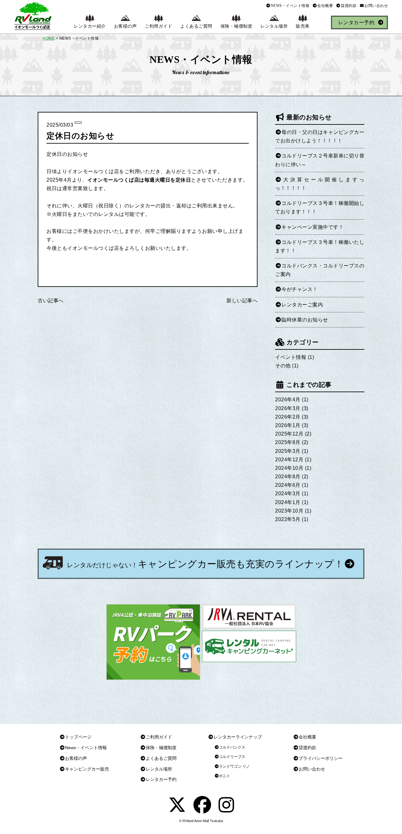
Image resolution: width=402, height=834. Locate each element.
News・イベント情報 (86, 747)
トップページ (78, 736)
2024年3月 (288, 493)
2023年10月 (289, 510)
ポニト (224, 776)
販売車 (303, 26)
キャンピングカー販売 (87, 768)
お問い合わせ (376, 5)
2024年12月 (289, 459)
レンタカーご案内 (302, 304)
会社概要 (325, 5)
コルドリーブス (232, 756)
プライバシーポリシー (321, 758)
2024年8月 (288, 476)
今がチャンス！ (299, 289)
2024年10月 (289, 468)
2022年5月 (288, 519)
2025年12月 (289, 433)
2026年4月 (288, 399)
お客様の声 (125, 26)
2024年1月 (288, 502)
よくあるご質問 (196, 26)
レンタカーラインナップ (238, 736)
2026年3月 (288, 408)
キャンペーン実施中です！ (312, 227)
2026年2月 (288, 417)
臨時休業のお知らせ (304, 319)
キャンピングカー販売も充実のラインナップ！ (205, 564)
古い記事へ (51, 300)
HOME (49, 38)
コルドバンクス (232, 747)
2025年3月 (288, 451)
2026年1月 (288, 425)
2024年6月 (288, 485)
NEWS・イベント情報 (290, 5)
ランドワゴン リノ (234, 766)
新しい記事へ (242, 300)
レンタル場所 (274, 26)
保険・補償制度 (236, 26)
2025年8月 (288, 442)
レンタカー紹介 (90, 26)
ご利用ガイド (158, 26)
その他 (283, 365)
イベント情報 (290, 357)
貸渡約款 (348, 5)
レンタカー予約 (356, 22)
